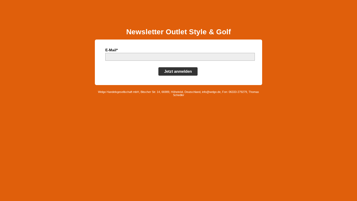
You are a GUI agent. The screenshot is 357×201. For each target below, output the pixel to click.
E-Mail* (111, 50)
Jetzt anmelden (178, 71)
